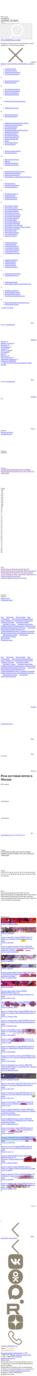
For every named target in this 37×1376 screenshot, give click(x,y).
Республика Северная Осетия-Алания (17, 227)
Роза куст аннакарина (8, 1052)
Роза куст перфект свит (8, 1189)
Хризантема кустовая (10, 635)
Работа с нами (6, 350)
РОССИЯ (23, 471)
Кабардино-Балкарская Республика (16, 123)
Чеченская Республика (12, 292)
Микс (26, 571)
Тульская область (10, 265)
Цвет (2, 567)
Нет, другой (14, 20)
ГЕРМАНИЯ (5, 470)
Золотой (26, 569)
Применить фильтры (20, 578)
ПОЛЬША (16, 471)
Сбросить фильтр (7, 578)
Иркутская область (11, 116)
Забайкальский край (11, 108)
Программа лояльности (9, 359)
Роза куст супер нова (8, 1142)
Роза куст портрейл (7, 933)
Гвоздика (11, 622)
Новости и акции (7, 343)
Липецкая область (11, 153)
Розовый (30, 572)
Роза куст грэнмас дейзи (9, 1016)
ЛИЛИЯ (8, 40)
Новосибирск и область (26, 64)
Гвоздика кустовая (9, 624)
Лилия (3, 628)
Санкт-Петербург (12, 64)
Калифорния (10, 325)
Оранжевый (32, 571)
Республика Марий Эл (12, 222)
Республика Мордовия (12, 223)
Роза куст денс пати (7, 1089)
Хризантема (30, 633)
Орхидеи (22, 628)
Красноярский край (11, 139)
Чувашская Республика (12, 294)
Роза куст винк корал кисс (9, 1070)
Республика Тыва (10, 230)
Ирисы (30, 619)
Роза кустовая (16, 40)
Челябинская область (12, 290)
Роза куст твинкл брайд (9, 978)
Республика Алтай (11, 207)
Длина (3, 488)
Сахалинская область (12, 248)
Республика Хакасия (12, 232)
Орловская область (11, 187)
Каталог (4, 341)
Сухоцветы (24, 631)
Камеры (33, 340)
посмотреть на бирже (8, 922)
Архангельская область (12, 72)
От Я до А (21, 835)
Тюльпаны (31, 631)
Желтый (14, 569)
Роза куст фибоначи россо (9, 1124)
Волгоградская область (12, 91)
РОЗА (3, 40)
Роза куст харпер (6, 1170)
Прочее (13, 629)
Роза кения (10, 617)
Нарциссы (15, 628)
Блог (2, 354)
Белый (3, 569)
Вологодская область (12, 93)
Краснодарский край (12, 137)
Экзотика (13, 636)
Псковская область (11, 199)
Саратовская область (12, 246)
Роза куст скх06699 (7, 961)
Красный (13, 571)
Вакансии (4, 356)
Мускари (9, 628)
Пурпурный (14, 572)
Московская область (11, 163)
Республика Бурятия (11, 211)
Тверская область (10, 262)
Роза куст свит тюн (7, 1098)
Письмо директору (16, 1355)
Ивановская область (11, 115)
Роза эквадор (16, 619)
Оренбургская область (12, 185)
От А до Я (14, 835)
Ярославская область (12, 304)
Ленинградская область (13, 151)
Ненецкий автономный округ (15, 171)
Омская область (10, 183)
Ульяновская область (12, 275)
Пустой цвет (22, 572)
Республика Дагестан (12, 213)
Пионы (7, 629)
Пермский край (10, 195)
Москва (3, 64)
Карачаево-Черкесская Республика (16, 130)
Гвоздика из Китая (22, 622)
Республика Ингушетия (13, 214)
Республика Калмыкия (12, 216)
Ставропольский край (12, 253)
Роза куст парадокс (7, 1179)
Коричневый (5, 571)
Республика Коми (11, 220)
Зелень (33, 626)
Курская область (10, 144)
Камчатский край (10, 128)
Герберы (4, 626)
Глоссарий (4, 352)
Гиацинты (10, 626)
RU (2, 398)
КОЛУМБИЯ (26, 470)
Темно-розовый (6, 576)
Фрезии (23, 633)
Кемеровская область (12, 132)
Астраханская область (12, 74)
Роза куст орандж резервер (10, 952)
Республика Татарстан (12, 229)
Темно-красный (30, 574)
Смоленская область (11, 251)
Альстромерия (19, 620)
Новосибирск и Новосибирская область (18, 177)
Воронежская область (12, 94)
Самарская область (11, 242)
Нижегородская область (13, 173)
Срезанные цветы (7, 600)
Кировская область (11, 134)
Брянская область (10, 82)
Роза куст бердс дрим (8, 998)
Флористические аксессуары (10, 633)
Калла (3, 620)
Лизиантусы (9, 620)
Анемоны (4, 622)
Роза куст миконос (7, 968)
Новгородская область (12, 175)
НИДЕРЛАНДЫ (6, 471)
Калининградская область (13, 125)
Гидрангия (24, 619)
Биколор (9, 569)
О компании (5, 347)
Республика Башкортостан (13, 209)
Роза (2, 617)
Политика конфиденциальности (11, 1353)
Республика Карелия (12, 218)
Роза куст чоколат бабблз (9, 1163)
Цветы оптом (5, 598)
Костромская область (12, 135)
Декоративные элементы (22, 626)
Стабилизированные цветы (10, 631)
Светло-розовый (6, 574)
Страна (3, 468)
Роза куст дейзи (6, 1042)
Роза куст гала (5, 1105)
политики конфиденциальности (19, 1371)
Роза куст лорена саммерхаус (10, 1115)
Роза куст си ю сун (7, 1152)
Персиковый (5, 572)
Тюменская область (11, 267)
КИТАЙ (19, 470)
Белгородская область (12, 81)
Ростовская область (11, 234)
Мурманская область (12, 165)
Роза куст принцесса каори (10, 1079)
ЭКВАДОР (30, 471)
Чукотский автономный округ (15, 296)
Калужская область (11, 127)
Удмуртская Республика (13, 274)
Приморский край (11, 197)
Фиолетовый (16, 576)
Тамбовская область (11, 260)
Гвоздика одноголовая (25, 624)
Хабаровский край (11, 282)
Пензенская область (11, 194)
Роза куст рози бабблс (8, 1035)
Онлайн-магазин (6, 434)
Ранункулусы (20, 629)
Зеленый (20, 569)
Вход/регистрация (20, 363)
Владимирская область (12, 89)
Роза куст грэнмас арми (9, 1026)
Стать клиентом (6, 357)
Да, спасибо (5, 20)
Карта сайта (27, 1355)
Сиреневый (21, 574)
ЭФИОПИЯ (5, 473)
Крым (7, 141)
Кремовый (20, 571)
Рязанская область (11, 236)
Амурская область (11, 70)
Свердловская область (12, 250)
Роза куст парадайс (7, 942)
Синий (14, 574)
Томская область (10, 263)
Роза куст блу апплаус (8, 1061)
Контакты (4, 345)
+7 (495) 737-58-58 (7, 308)
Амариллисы (28, 620)
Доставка (4, 349)
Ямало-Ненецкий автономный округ (17, 302)
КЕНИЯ (13, 470)
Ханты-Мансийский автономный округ (18, 284)
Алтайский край (10, 69)
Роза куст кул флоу (7, 987)
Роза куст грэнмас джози (9, 1007)
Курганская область (11, 142)
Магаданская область (12, 159)
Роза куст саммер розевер (9, 924)
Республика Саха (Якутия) (14, 225)
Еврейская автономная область (15, 101)
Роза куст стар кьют (7, 1133)
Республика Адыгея (11, 206)
